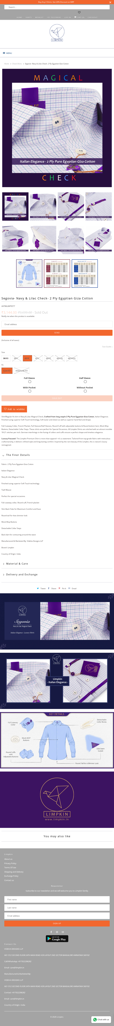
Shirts (29, 17)
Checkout (93, 17)
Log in (67, 17)
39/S (16, 358)
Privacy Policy (10, 863)
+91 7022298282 (54, 17)
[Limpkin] (57, 35)
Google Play (59, 939)
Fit (2, 365)
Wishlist (39, 17)
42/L (37, 358)
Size (3, 352)
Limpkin (60, 1017)
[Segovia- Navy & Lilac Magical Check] (57, 128)
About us (8, 859)
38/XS (5, 358)
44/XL (48, 358)
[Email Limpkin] (63, 932)
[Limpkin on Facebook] (51, 932)
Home (19, 17)
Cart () (80, 17)
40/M (26, 358)
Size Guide (106, 346)
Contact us (9, 880)
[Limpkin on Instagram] (57, 932)
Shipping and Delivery (13, 871)
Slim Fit (7, 370)
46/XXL (60, 358)
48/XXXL (72, 358)
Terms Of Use (10, 867)
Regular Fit (22, 370)
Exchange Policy (11, 876)
